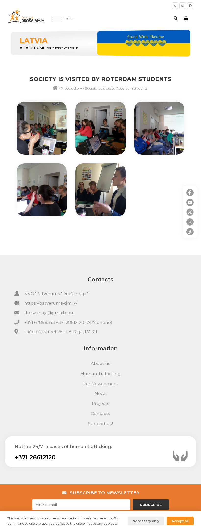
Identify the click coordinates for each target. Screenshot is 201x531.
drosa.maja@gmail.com (49, 312)
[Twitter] (190, 212)
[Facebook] (190, 192)
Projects (100, 403)
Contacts (100, 413)
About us (100, 363)
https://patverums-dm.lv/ (50, 303)
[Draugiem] (190, 232)
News (101, 393)
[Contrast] (190, 5)
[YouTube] (190, 202)
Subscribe (151, 504)
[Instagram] (190, 222)
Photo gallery (71, 88)
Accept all (180, 521)
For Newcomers (100, 383)
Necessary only (146, 521)
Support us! (100, 423)
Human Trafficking (101, 373)
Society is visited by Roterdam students (116, 88)
